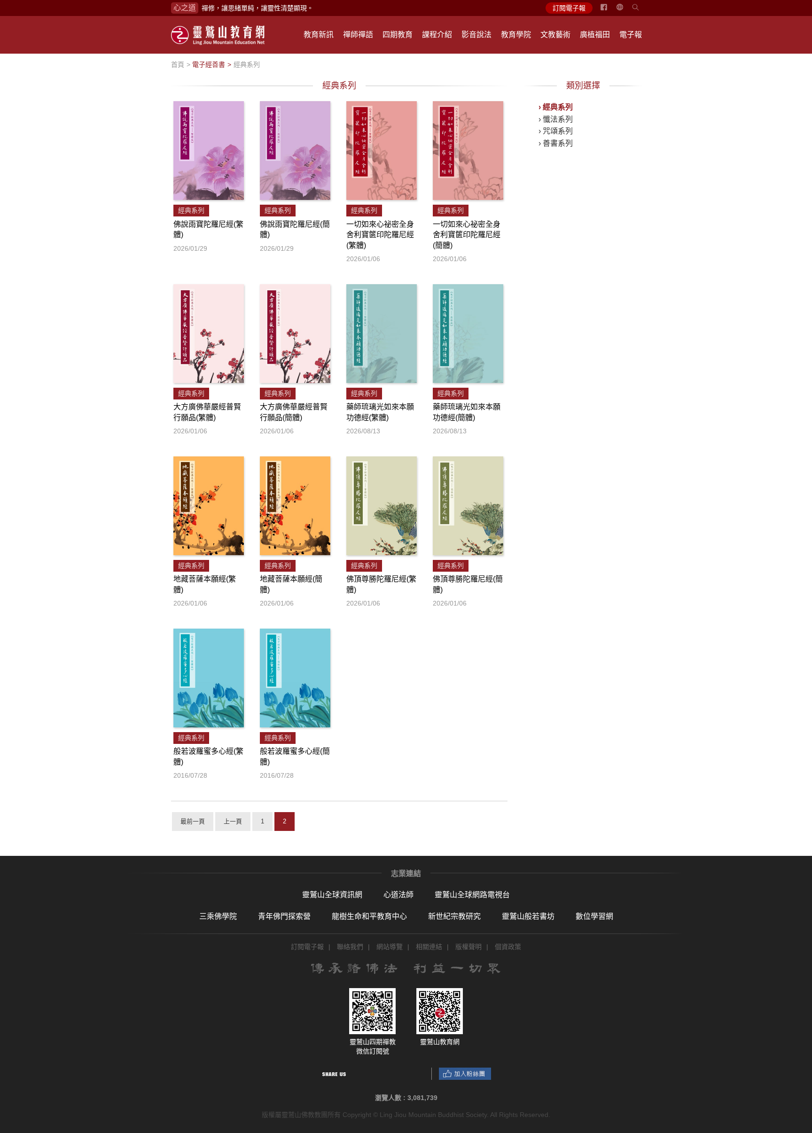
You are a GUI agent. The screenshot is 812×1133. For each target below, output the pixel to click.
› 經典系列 (556, 107)
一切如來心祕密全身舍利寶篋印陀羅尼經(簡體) (466, 234)
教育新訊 (319, 35)
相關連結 (429, 946)
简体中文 (625, 11)
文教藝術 (555, 35)
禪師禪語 (358, 35)
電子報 (630, 35)
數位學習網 (594, 916)
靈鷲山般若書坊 (528, 916)
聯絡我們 (350, 946)
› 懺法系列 (556, 119)
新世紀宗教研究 (454, 916)
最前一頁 (192, 821)
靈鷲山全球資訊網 (332, 895)
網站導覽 (389, 946)
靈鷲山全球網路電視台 (472, 895)
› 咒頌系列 (556, 131)
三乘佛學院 (218, 916)
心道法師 (398, 895)
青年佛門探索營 (284, 916)
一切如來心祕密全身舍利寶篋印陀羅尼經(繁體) (380, 234)
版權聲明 (468, 946)
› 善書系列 (556, 143)
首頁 (177, 64)
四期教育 (398, 35)
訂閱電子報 (569, 8)
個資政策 (508, 946)
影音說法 (476, 35)
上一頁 (233, 821)
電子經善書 (208, 64)
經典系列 (247, 64)
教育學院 (516, 35)
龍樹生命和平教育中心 (369, 916)
